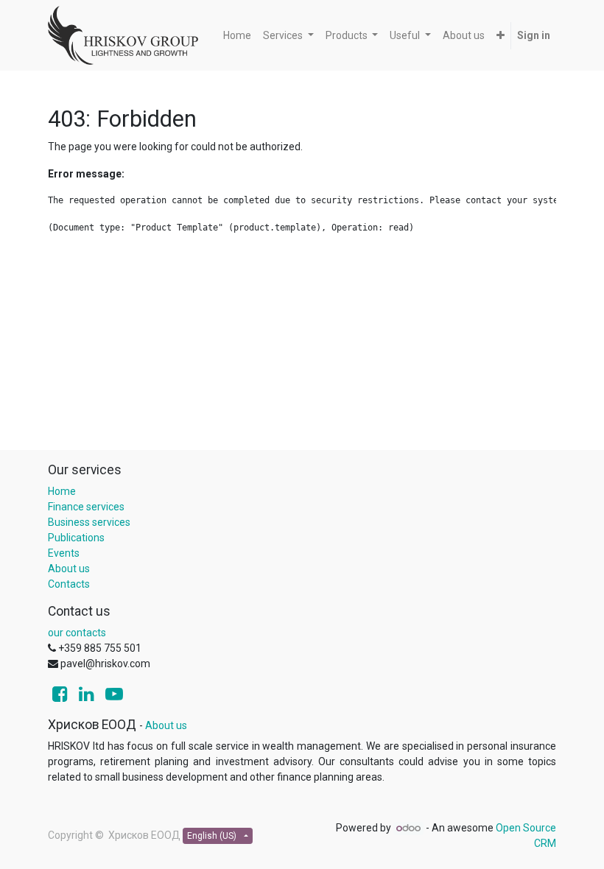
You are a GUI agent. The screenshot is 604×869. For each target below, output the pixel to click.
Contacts (69, 584)
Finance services (86, 507)
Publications (76, 537)
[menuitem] (237, 35)
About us (69, 568)
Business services (89, 522)
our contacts (77, 632)
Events (64, 553)
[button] (500, 35)
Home (62, 491)
